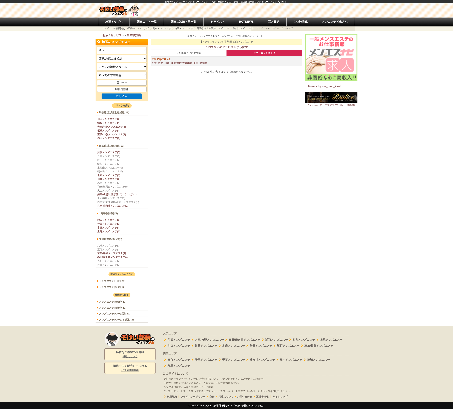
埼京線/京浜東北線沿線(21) (114, 112)
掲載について (226, 396)
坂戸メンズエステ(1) (108, 175)
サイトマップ (280, 396)
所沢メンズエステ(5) (108, 152)
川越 (167, 63)
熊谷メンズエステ (304, 339)
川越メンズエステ (206, 345)
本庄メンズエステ (233, 345)
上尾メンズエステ (331, 339)
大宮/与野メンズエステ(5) (111, 126)
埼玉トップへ (113, 21)
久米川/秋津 (200, 63)
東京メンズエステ (179, 359)
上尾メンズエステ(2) (108, 231)
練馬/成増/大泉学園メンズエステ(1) (117, 194)
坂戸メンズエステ (288, 345)
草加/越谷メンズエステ (318, 345)
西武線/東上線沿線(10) (111, 145)
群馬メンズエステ (179, 365)
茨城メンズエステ (318, 359)
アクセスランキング (264, 53)
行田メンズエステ (261, 345)
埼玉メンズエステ (184, 28)
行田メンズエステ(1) (108, 223)
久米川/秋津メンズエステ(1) (112, 205)
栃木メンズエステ (291, 359)
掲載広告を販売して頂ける (130, 368)
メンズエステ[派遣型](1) (112, 307)
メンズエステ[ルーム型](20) (114, 313)
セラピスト (218, 21)
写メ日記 (273, 21)
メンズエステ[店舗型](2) (112, 301)
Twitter (123, 82)
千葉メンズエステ (233, 359)
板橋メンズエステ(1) (108, 130)
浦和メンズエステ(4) (108, 122)
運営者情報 (262, 396)
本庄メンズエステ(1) (108, 227)
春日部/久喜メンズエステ (244, 339)
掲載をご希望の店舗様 (130, 354)
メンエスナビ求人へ (335, 21)
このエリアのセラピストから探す (226, 47)
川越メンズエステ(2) (108, 179)
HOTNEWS (246, 21)
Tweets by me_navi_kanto (325, 86)
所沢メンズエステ (179, 339)
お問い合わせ (244, 396)
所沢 (154, 63)
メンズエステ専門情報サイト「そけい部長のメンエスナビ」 (233, 405)
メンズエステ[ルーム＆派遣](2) (116, 319)
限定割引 (122, 89)
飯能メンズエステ (242, 28)
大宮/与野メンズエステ (209, 339)
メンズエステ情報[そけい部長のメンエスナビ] (125, 28)
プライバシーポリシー (193, 396)
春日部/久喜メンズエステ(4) (112, 257)
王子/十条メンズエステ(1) (111, 134)
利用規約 (172, 396)
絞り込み (121, 96)
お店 (105, 35)
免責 (212, 396)
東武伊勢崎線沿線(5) (110, 239)
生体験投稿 (301, 21)
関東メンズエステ (162, 28)
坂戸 (160, 63)
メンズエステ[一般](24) (112, 281)
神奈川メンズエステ (262, 359)
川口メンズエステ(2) (108, 119)
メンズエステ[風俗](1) (111, 287)
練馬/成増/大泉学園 (181, 63)
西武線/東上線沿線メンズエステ (213, 28)
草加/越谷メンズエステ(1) (111, 253)
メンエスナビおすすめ (188, 53)
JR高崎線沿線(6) (108, 213)
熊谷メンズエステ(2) (108, 219)
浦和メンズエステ (276, 339)
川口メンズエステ (179, 345)
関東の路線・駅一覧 (183, 21)
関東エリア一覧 (147, 21)
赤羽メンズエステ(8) (108, 138)
